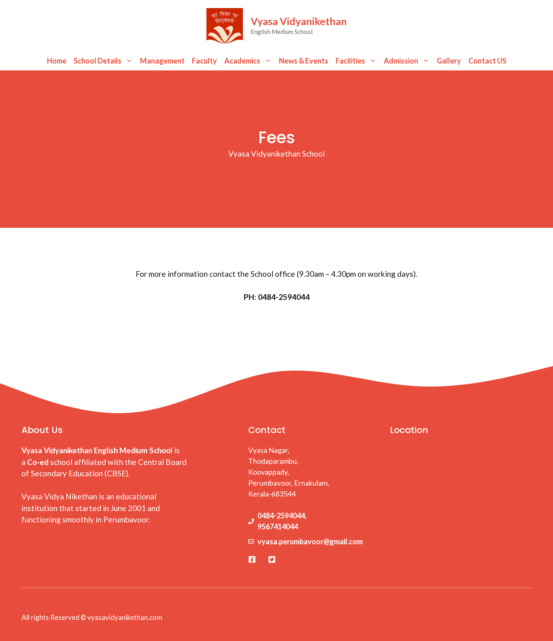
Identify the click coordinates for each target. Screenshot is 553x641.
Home (56, 60)
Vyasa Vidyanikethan (299, 21)
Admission (401, 60)
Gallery (449, 60)
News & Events (303, 60)
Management (162, 60)
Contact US (487, 60)
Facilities (350, 60)
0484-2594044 (281, 515)
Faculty (204, 60)
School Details (97, 60)
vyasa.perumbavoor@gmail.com (310, 541)
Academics (242, 60)
